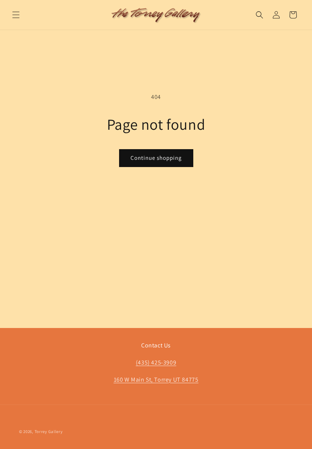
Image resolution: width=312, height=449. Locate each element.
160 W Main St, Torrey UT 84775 (156, 380)
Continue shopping (156, 157)
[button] (16, 14)
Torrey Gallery (49, 431)
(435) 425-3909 (156, 362)
